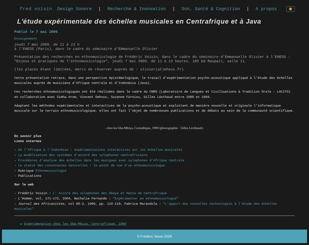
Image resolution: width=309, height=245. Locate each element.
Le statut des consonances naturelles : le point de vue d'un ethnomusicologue (91, 165)
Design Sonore (74, 9)
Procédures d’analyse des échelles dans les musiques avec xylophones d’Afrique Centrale (101, 160)
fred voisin (36, 9)
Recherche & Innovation (136, 9)
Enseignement (25, 39)
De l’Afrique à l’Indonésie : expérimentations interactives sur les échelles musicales (100, 150)
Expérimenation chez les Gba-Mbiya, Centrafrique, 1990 (75, 224)
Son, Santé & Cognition (211, 9)
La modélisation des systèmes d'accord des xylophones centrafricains (82, 155)
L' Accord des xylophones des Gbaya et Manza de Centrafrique (110, 193)
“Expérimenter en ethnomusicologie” (145, 198)
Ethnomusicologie (50, 171)
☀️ (290, 9)
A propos (266, 9)
